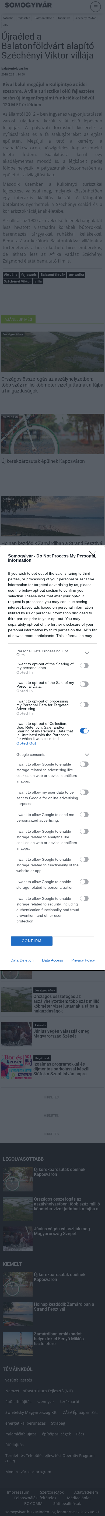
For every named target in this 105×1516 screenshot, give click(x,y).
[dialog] (52, 758)
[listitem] (52, 653)
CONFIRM (32, 941)
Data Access (52, 960)
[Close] (94, 556)
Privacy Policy (83, 960)
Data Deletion (22, 960)
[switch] (84, 665)
